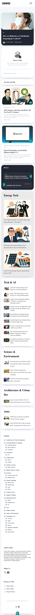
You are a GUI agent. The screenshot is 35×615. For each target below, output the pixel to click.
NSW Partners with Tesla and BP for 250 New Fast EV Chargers (17, 111)
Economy (8, 473)
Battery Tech (11, 482)
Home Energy (11, 485)
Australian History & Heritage (14, 443)
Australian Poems (12, 445)
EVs (13, 107)
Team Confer (9, 42)
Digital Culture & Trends (11, 145)
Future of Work (11, 467)
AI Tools (10, 518)
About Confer (10, 586)
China (9, 500)
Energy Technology (11, 480)
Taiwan (9, 460)
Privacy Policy (10, 589)
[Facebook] (19, 607)
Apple (9, 520)
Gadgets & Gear (10, 492)
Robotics (10, 529)
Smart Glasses (11, 532)
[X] (16, 607)
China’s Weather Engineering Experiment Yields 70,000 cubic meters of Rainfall (20, 372)
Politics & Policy (10, 510)
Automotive (7, 107)
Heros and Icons (11, 447)
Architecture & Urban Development (15, 440)
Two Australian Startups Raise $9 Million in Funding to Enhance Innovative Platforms (19, 333)
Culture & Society (11, 465)
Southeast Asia (11, 502)
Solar (9, 487)
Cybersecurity (11, 523)
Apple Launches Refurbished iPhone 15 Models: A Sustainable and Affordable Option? (20, 301)
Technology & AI (10, 516)
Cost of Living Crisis (13, 475)
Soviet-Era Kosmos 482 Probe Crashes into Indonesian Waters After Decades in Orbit (20, 364)
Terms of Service (10, 592)
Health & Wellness (11, 495)
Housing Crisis (11, 477)
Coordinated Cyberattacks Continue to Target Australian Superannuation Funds (20, 341)
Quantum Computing (13, 527)
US (8, 504)
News (7, 507)
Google (9, 525)
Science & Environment (12, 513)
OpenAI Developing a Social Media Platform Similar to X (15, 151)
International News (11, 498)
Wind (9, 489)
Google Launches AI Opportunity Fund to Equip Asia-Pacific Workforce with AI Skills (20, 308)
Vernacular (10, 449)
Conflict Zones (10, 457)
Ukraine (10, 462)
